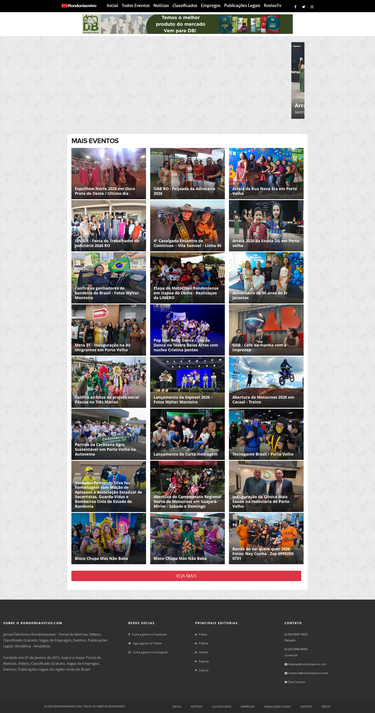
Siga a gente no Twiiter (147, 643)
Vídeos (326, 706)
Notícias (161, 5)
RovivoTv (272, 5)
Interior (204, 652)
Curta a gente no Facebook (149, 634)
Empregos (210, 5)
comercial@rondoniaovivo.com (307, 673)
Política (203, 643)
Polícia (203, 634)
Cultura (203, 670)
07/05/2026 (261, 103)
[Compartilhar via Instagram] (313, 6)
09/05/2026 (200, 103)
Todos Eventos (136, 5)
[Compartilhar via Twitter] (305, 6)
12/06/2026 (200, 61)
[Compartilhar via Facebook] (296, 6)
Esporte (204, 661)
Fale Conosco (296, 682)
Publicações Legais (242, 5)
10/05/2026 (261, 61)
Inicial (112, 5)
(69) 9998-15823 (297, 634)
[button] (88, 82)
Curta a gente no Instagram (150, 652)
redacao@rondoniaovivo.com (306, 664)
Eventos (306, 706)
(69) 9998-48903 (297, 649)
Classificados (185, 5)
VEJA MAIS (186, 576)
